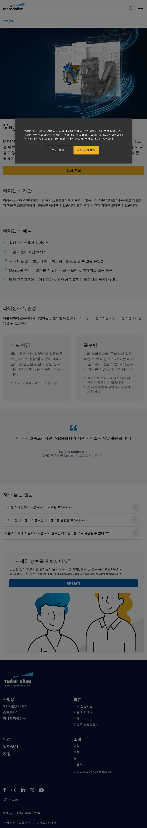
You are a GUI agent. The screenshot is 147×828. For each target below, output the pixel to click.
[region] (73, 141)
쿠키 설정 (58, 150)
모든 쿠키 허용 (86, 150)
